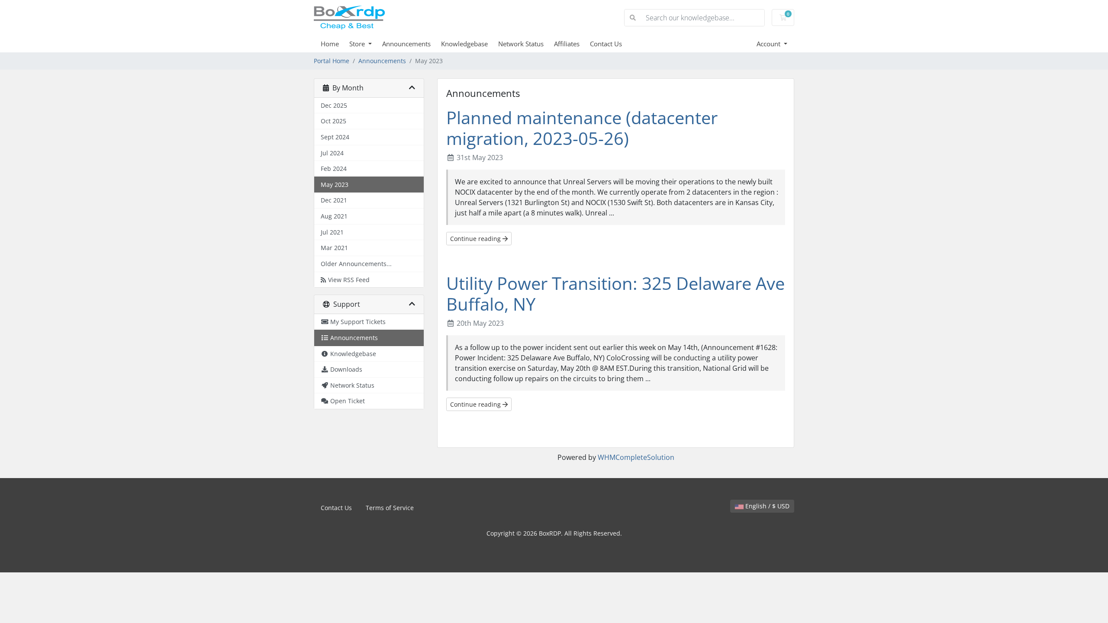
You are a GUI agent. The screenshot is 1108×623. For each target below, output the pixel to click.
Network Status (521, 43)
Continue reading (476, 238)
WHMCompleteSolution (636, 457)
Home (330, 43)
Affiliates (567, 43)
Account (769, 43)
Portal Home (331, 61)
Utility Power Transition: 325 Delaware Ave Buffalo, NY (615, 293)
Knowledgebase (464, 43)
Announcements (406, 43)
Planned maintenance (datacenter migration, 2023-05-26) (582, 128)
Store (358, 43)
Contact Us (606, 43)
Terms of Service (390, 508)
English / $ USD (766, 506)
